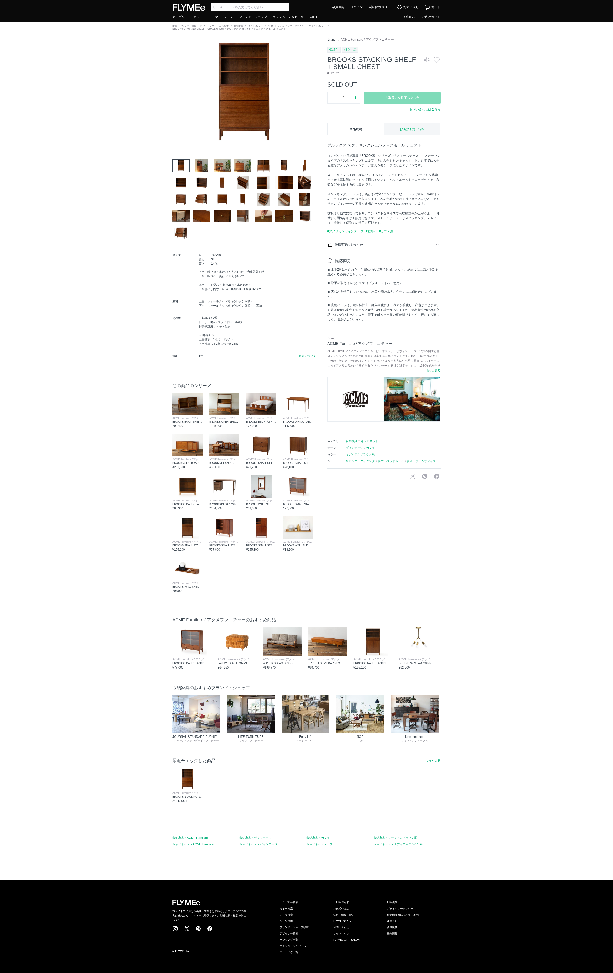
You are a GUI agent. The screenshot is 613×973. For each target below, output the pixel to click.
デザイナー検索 (289, 933)
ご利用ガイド (431, 17)
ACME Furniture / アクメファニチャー (367, 39)
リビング (351, 461)
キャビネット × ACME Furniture (193, 844)
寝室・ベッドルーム (391, 461)
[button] (176, 91)
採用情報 (392, 933)
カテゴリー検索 (289, 902)
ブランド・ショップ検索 (294, 927)
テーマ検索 (286, 914)
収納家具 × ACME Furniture (190, 837)
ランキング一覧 (289, 939)
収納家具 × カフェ (318, 837)
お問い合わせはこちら (425, 109)
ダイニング (367, 461)
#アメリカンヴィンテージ (345, 231)
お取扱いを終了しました (402, 97)
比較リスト (383, 7)
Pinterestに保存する (425, 476)
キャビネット (255, 26)
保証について (307, 356)
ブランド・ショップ (253, 17)
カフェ (370, 447)
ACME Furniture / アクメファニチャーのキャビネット (297, 26)
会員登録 (338, 7)
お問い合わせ (341, 927)
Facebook (210, 929)
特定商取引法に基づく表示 (403, 914)
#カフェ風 (386, 231)
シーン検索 (286, 921)
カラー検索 (286, 908)
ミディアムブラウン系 (360, 454)
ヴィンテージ (354, 447)
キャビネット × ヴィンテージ (258, 844)
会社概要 (392, 927)
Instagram (175, 929)
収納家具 (238, 26)
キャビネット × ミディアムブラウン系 (398, 844)
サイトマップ (341, 933)
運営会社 (392, 921)
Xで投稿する (413, 476)
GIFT (314, 17)
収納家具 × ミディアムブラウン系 (395, 837)
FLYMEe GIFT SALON (346, 939)
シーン (228, 17)
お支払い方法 (341, 908)
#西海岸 (371, 231)
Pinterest (198, 929)
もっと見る (433, 760)
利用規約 (392, 902)
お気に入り (411, 7)
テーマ (213, 17)
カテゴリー (180, 17)
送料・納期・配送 (343, 914)
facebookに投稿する (437, 476)
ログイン (356, 7)
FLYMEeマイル (342, 921)
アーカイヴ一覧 (289, 952)
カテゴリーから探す (218, 26)
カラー (198, 17)
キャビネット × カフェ (320, 844)
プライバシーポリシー (400, 908)
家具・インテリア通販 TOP (187, 26)
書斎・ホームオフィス (421, 461)
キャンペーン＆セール (288, 17)
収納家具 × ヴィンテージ (255, 837)
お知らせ (410, 17)
